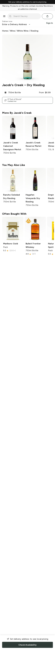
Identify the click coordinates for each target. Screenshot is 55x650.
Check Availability (27, 645)
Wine (12, 31)
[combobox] (26, 16)
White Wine (22, 31)
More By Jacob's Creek (17, 112)
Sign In (49, 23)
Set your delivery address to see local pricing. (27, 2)
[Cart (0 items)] (47, 16)
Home (5, 31)
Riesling (34, 31)
